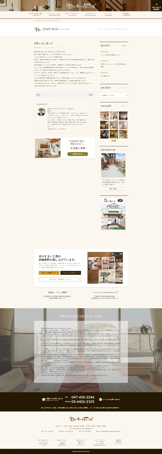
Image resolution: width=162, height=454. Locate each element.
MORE (113, 140)
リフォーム (108, 14)
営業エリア (59, 426)
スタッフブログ (51, 47)
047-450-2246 (49, 431)
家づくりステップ (81, 440)
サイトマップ (81, 445)
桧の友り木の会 (43, 443)
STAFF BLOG (110, 29)
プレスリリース (118, 443)
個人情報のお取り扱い (100, 445)
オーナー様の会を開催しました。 (111, 55)
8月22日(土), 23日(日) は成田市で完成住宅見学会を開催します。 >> (57, 297)
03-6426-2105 (69, 431)
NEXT (91, 95)
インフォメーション (54, 14)
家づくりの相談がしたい (49, 273)
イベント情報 (99, 442)
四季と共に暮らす (122, 29)
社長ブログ (81, 443)
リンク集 (43, 445)
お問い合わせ (62, 445)
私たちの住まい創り (36, 14)
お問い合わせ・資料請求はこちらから (60, 279)
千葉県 (65, 426)
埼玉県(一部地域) (90, 426)
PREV (38, 95)
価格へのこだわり (62, 440)
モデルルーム (90, 14)
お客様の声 (119, 440)
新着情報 (118, 442)
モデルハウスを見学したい (70, 273)
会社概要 (126, 14)
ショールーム (43, 442)
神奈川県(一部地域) (79, 426)
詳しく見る (113, 189)
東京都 (70, 426)
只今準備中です (105, 76)
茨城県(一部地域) (101, 426)
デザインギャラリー (72, 14)
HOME (101, 29)
